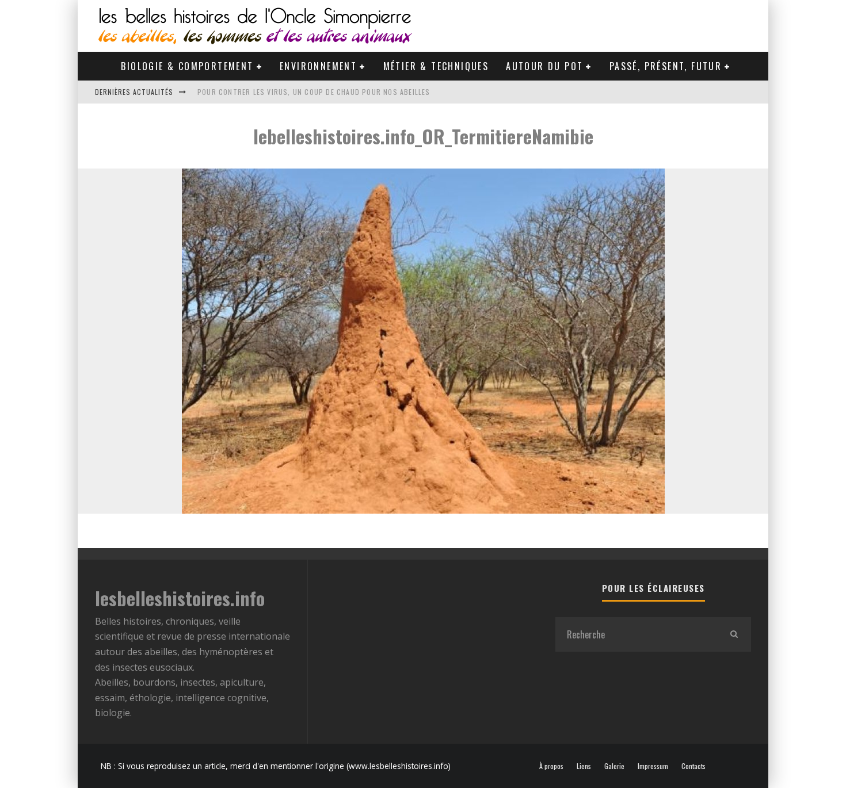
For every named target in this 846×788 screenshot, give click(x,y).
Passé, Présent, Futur (665, 66)
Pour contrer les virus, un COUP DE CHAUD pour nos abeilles (313, 92)
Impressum (653, 766)
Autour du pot (544, 66)
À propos (551, 766)
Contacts (693, 766)
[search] (734, 634)
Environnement (318, 66)
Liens (584, 766)
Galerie (614, 766)
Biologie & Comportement (187, 66)
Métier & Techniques (436, 66)
